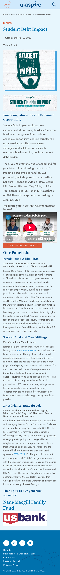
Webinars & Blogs (25, 14)
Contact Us (9, 557)
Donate (7, 550)
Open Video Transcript (22, 245)
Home (5, 14)
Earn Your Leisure (26, 350)
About (13, 14)
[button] (7, 4)
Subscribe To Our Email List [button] (19, 553)
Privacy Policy (11, 565)
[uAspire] (30, 4)
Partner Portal (11, 561)
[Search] (54, 4)
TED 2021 (19, 454)
